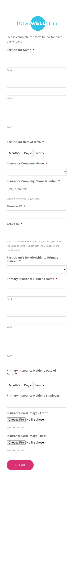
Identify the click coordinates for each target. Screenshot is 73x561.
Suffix (10, 127)
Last (9, 97)
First (9, 70)
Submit (20, 465)
